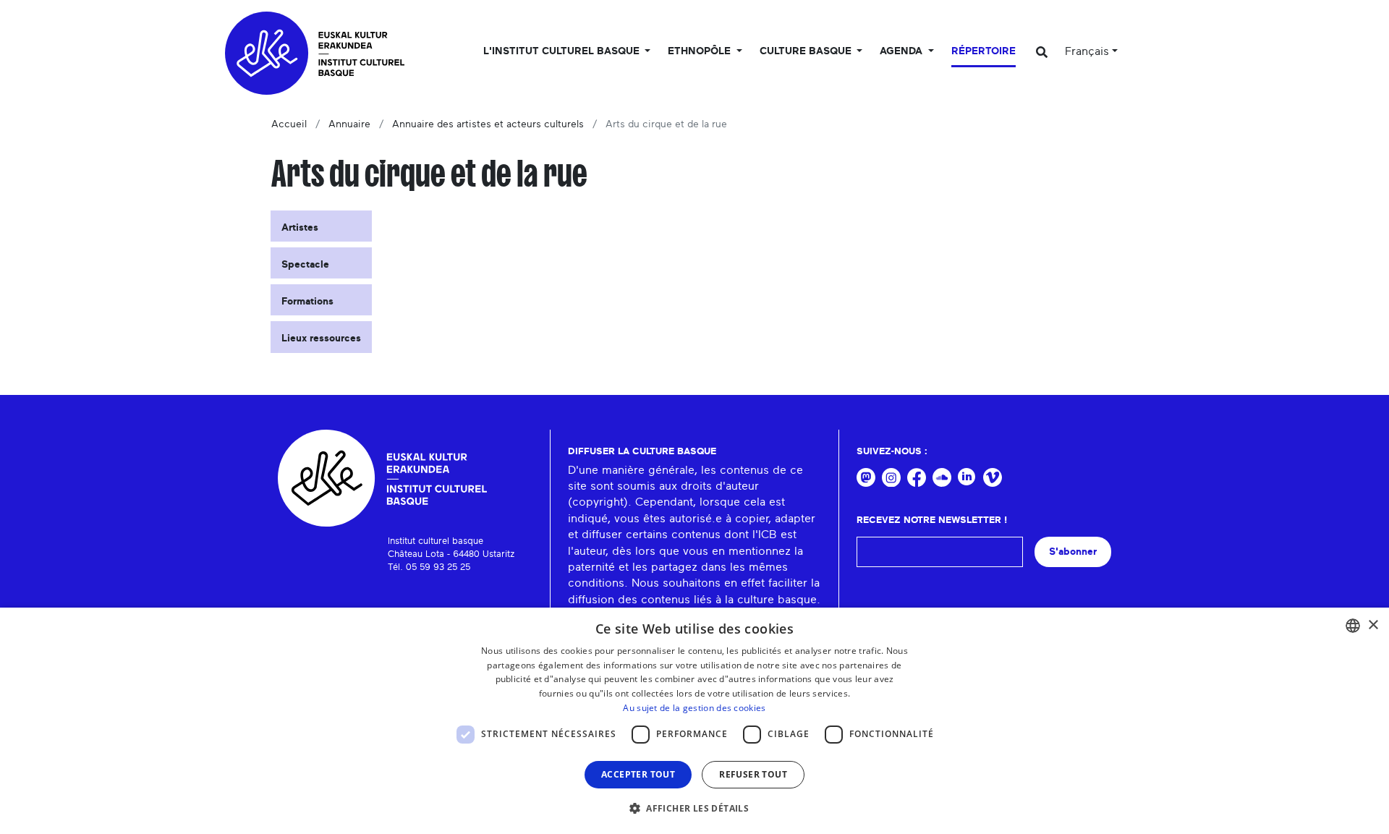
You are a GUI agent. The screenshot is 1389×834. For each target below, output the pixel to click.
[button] (694, 808)
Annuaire (349, 124)
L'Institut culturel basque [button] (562, 51)
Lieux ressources (321, 338)
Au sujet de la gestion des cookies (694, 708)
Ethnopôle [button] (701, 51)
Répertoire (983, 51)
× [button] (1372, 625)
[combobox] (1353, 625)
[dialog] (694, 721)
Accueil (289, 124)
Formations (307, 302)
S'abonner (1073, 551)
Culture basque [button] (807, 51)
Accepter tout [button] (638, 774)
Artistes (299, 228)
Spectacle (305, 265)
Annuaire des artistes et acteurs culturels (488, 124)
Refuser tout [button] (753, 774)
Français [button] (1087, 51)
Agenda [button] (902, 51)
